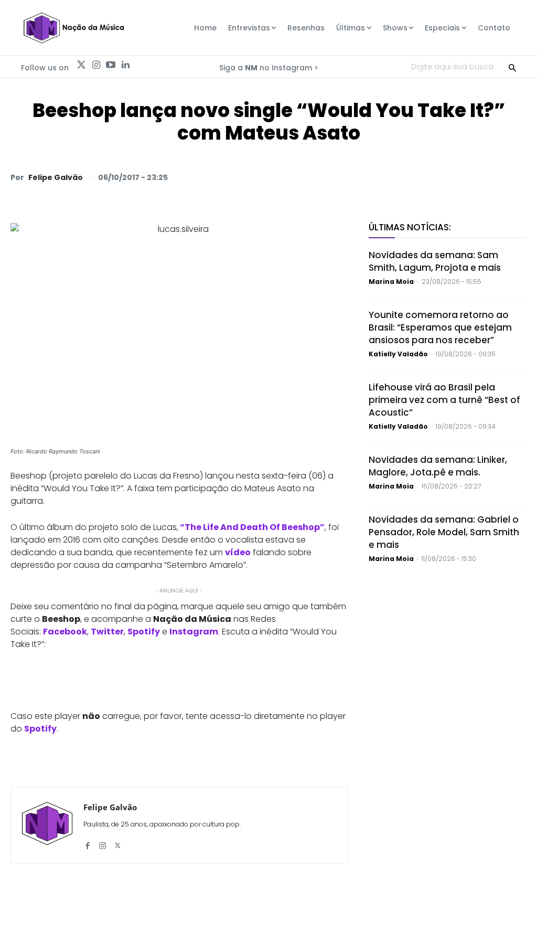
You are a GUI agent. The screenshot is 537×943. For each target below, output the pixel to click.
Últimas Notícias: (410, 227)
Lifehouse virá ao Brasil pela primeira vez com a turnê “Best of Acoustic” (444, 400)
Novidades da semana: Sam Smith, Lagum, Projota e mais (435, 261)
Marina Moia (391, 281)
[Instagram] (96, 65)
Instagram (193, 632)
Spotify (143, 632)
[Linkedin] (125, 65)
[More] (515, 176)
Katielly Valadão (398, 353)
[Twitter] (81, 65)
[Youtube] (110, 65)
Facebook (65, 632)
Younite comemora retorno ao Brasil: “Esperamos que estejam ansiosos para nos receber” (440, 327)
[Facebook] (418, 176)
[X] (394, 176)
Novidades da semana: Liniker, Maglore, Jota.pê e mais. (438, 466)
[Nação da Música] (73, 27)
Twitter (107, 632)
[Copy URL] (490, 176)
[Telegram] (442, 176)
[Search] (512, 66)
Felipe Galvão (55, 177)
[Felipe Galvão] (47, 825)
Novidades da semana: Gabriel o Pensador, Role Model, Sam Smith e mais (444, 532)
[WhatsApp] (370, 176)
